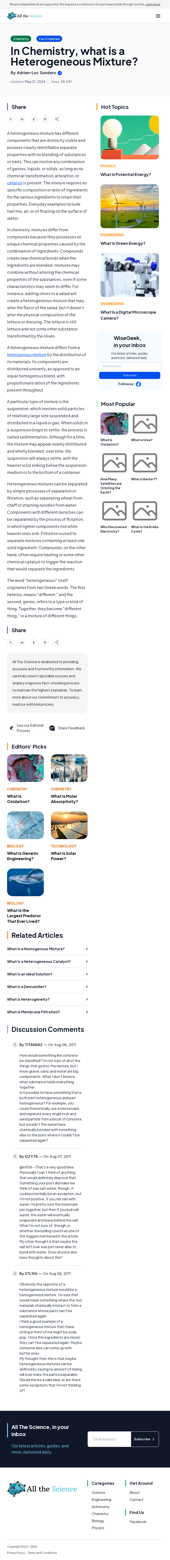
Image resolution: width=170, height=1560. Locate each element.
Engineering (112, 234)
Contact (136, 1499)
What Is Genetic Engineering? (23, 856)
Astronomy (101, 1506)
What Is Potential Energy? (125, 174)
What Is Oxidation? (18, 799)
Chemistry (17, 789)
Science (98, 1492)
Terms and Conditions (42, 1552)
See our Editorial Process (30, 728)
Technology (63, 846)
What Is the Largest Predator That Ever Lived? (24, 916)
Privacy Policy (16, 1552)
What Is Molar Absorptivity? (64, 799)
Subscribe (130, 375)
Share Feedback (71, 728)
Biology (15, 846)
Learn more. (153, 4)
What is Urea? (142, 440)
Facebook (137, 1521)
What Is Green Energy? (122, 243)
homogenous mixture (26, 354)
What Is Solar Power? (63, 856)
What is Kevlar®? (144, 479)
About (134, 1492)
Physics (108, 166)
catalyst (15, 182)
